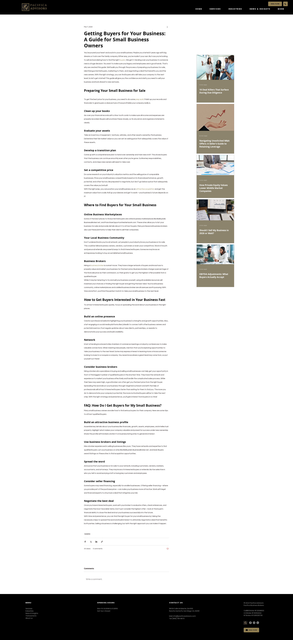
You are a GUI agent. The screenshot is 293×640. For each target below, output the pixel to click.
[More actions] (167, 27)
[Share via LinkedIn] (96, 542)
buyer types (124, 529)
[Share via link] (102, 542)
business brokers (103, 529)
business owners (150, 529)
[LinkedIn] (257, 622)
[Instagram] (254, 622)
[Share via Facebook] (85, 542)
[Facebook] (250, 622)
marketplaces (135, 529)
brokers (114, 529)
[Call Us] (285, 4)
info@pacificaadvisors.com (184, 616)
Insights (87, 534)
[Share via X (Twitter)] (91, 542)
